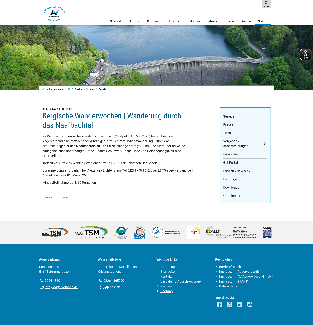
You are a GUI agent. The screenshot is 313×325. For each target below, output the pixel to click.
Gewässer (153, 21)
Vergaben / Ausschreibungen (235, 143)
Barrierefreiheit (230, 267)
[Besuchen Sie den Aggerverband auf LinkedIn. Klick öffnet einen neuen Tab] (240, 304)
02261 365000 (114, 281)
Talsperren (173, 21)
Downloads (231, 187)
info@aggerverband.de (61, 287)
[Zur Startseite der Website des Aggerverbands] (53, 14)
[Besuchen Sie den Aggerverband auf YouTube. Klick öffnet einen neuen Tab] (250, 304)
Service (262, 21)
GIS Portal (230, 163)
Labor (231, 21)
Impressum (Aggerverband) (239, 272)
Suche (266, 6)
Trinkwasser (194, 21)
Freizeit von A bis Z (237, 171)
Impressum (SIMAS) (233, 281)
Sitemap (166, 291)
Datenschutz (228, 286)
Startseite (116, 21)
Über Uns (135, 21)
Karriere (246, 21)
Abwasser (214, 21)
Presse (228, 124)
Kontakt (166, 276)
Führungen (231, 179)
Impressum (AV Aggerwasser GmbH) (246, 276)
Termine (90, 89)
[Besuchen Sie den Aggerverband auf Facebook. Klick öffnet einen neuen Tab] (219, 304)
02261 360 (52, 281)
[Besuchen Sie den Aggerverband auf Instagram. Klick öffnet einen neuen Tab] (229, 304)
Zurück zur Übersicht (57, 197)
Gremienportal (233, 196)
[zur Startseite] (69, 89)
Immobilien (231, 154)
